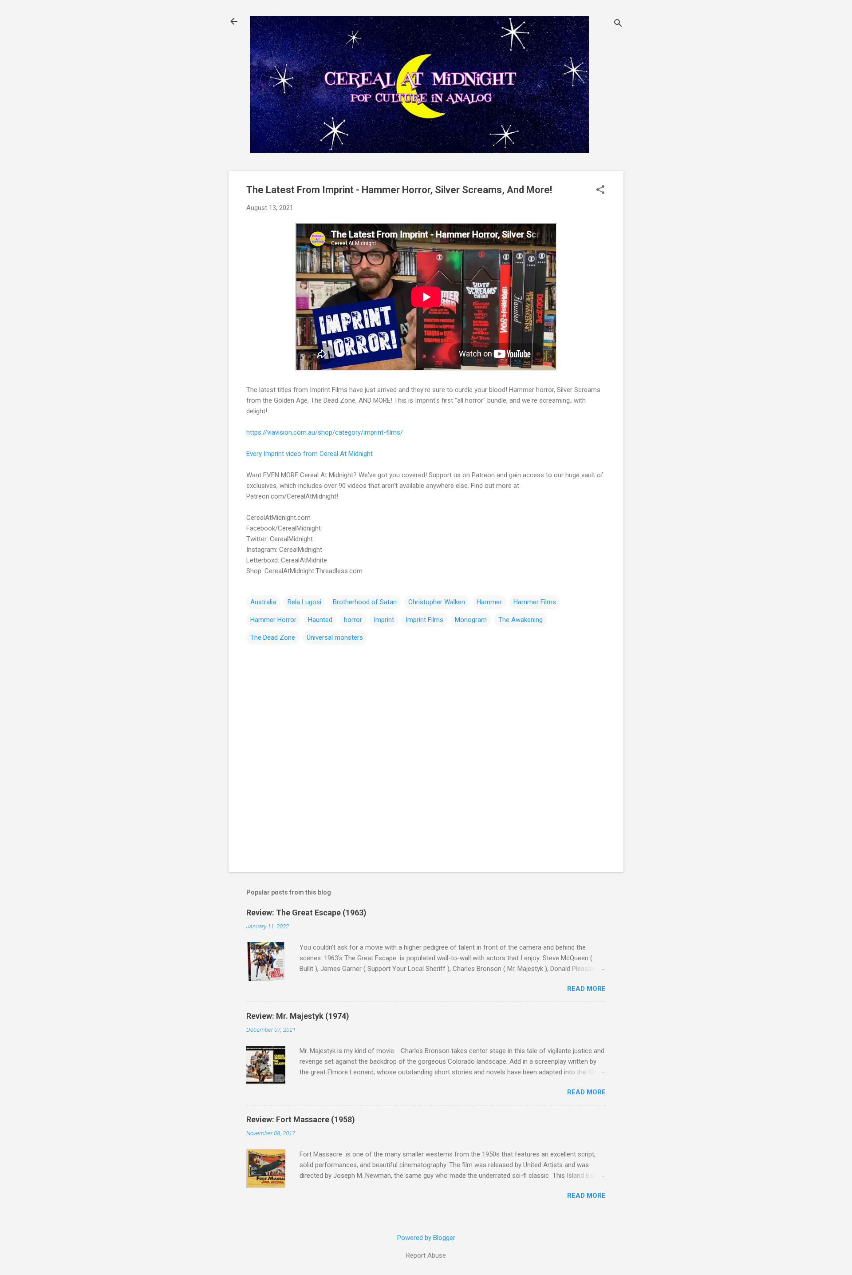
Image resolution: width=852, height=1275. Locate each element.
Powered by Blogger (426, 1238)
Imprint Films (424, 620)
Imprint (384, 620)
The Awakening (520, 620)
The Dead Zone (272, 637)
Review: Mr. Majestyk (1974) (297, 1016)
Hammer (489, 602)
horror (353, 620)
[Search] (618, 24)
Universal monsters (335, 637)
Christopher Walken (436, 602)
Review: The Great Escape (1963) (306, 912)
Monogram (471, 620)
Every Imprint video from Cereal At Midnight (309, 454)
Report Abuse (426, 1255)
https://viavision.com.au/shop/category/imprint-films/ (324, 432)
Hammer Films (534, 602)
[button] (600, 190)
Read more (586, 989)
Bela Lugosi (304, 602)
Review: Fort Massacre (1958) (300, 1119)
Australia (263, 602)
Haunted (320, 620)
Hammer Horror (273, 620)
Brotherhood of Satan (365, 602)
